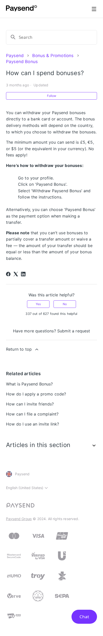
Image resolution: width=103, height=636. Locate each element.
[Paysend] (21, 9)
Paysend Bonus (22, 61)
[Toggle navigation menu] (94, 9)
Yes (38, 304)
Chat (84, 616)
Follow (51, 96)
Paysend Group (19, 519)
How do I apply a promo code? (36, 393)
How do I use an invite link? (32, 424)
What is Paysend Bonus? (29, 383)
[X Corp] (16, 274)
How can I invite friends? (30, 403)
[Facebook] (8, 274)
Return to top (19, 349)
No (65, 304)
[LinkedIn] (23, 274)
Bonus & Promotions (53, 55)
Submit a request (73, 330)
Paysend (15, 55)
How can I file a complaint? (32, 413)
